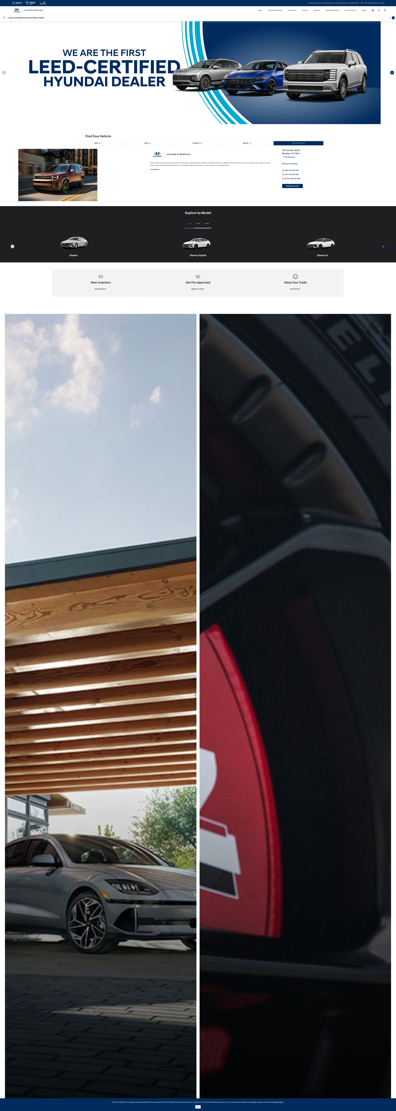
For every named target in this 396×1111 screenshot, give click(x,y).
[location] (361, 3)
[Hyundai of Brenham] (29, 10)
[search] (385, 10)
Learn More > (155, 169)
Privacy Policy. (278, 1102)
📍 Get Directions (288, 157)
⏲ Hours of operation (290, 164)
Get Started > (295, 289)
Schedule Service (292, 186)
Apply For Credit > (198, 289)
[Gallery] (198, 72)
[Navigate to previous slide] (1, 72)
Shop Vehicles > (101, 289)
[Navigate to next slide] (394, 72)
